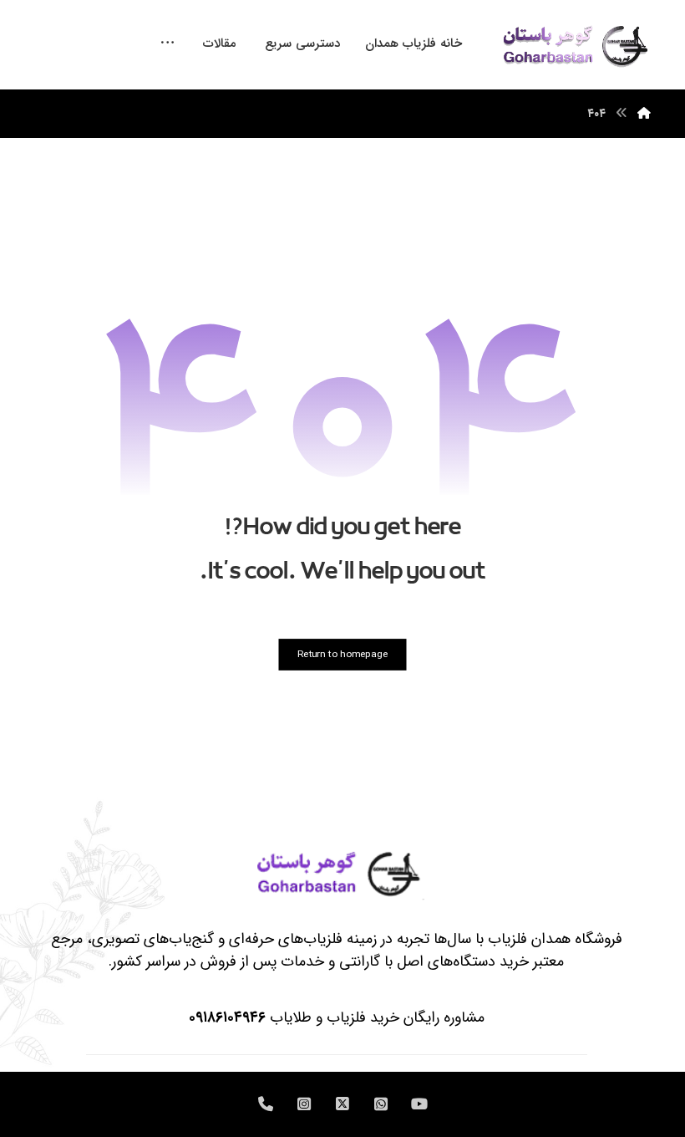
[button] (167, 36)
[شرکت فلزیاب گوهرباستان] (574, 45)
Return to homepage (342, 654)
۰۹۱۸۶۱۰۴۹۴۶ (227, 1017)
